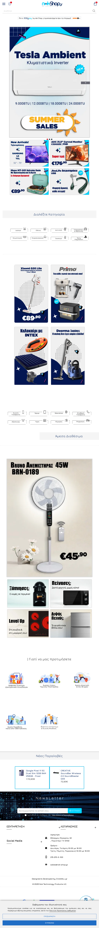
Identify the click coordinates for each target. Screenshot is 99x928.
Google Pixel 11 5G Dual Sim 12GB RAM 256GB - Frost (36, 773)
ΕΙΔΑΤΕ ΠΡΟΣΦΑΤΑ (49, 761)
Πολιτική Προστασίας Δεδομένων (62, 911)
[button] (94, 11)
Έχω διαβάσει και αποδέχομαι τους (50, 815)
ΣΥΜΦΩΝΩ (49, 923)
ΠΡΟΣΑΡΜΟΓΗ (49, 916)
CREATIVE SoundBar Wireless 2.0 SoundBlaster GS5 (71, 774)
